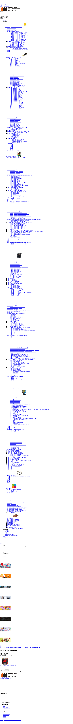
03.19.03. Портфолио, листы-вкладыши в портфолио (20, 234)
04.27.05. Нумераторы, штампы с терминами (18, 382)
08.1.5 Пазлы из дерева (14, 497)
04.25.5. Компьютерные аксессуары (16, 364)
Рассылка (4, 717)
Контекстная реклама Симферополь (14, 720)
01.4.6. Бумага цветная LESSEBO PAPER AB (18, 39)
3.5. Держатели (12, 456)
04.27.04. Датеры (13, 380)
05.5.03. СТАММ (13, 432)
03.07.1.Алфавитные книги (15, 188)
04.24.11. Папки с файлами (15, 353)
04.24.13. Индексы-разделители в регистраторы (19, 355)
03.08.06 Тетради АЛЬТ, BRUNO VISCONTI (18, 191)
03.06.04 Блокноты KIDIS (15, 180)
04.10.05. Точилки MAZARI (15, 295)
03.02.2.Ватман (12, 164)
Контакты (7, 530)
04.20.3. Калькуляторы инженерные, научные (18, 325)
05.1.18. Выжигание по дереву (15, 417)
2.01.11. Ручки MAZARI (14, 80)
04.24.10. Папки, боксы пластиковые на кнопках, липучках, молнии (23, 352)
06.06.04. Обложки (13, 490)
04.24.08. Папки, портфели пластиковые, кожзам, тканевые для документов (24, 350)
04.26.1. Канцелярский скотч (15, 368)
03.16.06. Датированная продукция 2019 (17, 228)
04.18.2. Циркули (13, 315)
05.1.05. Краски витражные (15, 401)
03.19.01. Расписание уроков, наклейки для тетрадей (20, 232)
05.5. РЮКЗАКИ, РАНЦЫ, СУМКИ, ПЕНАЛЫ (31, 647)
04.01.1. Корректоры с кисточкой (16, 259)
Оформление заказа (4, 5)
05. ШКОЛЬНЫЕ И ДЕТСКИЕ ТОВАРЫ (12, 647)
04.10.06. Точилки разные (15, 297)
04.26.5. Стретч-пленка (14, 372)
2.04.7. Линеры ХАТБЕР (14, 124)
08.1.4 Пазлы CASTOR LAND (15, 496)
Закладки (4, 716)
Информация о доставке (9, 534)
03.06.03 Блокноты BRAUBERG (16, 178)
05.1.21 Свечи (12, 421)
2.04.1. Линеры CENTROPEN (15, 119)
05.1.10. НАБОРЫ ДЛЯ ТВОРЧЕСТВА (17, 407)
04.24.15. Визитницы (14, 357)
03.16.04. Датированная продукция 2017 (17, 226)
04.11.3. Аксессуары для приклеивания (17, 305)
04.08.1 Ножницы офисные (15, 285)
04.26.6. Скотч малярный (14, 373)
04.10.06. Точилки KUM (14, 296)
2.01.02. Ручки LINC (14, 60)
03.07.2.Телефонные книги (15, 189)
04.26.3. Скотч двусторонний (15, 370)
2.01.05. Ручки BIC (13, 68)
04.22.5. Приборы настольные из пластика (18, 332)
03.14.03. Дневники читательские (16, 217)
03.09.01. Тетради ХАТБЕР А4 (15, 198)
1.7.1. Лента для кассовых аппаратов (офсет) (18, 48)
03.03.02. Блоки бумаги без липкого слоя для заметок (20, 169)
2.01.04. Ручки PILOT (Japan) (15, 65)
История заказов (6, 715)
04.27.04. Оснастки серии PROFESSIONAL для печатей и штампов (23, 381)
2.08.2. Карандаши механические (16, 140)
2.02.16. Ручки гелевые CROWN (16, 109)
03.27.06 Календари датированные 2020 (17, 247)
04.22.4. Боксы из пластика (15, 331)
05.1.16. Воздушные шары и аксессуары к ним (19, 415)
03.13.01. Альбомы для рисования (16, 206)
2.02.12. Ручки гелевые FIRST (15, 106)
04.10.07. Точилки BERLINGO (16, 298)
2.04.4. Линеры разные (14, 121)
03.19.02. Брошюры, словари (15, 233)
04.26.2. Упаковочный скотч (15, 369)
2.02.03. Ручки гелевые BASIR (16, 90)
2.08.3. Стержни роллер (14, 137)
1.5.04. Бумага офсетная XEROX (16, 45)
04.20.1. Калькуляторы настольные (16, 323)
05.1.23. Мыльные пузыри (15, 423)
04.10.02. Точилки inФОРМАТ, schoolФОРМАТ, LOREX (21, 292)
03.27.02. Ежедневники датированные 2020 (18, 244)
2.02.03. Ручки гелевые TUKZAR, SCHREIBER (19, 91)
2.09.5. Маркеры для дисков (15, 148)
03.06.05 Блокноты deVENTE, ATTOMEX (18, 182)
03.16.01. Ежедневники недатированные (17, 223)
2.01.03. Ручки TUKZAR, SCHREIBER (17, 63)
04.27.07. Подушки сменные (15, 384)
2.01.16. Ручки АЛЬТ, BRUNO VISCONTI (18, 85)
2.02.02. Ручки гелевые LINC (15, 89)
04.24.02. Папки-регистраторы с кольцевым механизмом (21, 342)
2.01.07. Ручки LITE (13, 72)
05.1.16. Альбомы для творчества (16, 414)
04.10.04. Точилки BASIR (15, 294)
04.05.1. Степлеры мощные (15, 281)
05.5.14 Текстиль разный (14, 446)
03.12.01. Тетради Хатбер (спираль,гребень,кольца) (19, 202)
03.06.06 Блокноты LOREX (15, 183)
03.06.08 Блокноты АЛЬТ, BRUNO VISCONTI (19, 185)
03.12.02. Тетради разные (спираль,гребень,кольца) (19, 203)
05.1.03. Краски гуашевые (15, 399)
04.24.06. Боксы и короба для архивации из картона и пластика (22, 347)
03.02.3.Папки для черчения (15, 165)
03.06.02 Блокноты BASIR (15, 177)
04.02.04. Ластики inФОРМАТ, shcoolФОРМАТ (19, 267)
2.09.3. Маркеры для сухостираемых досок (18, 146)
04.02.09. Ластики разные (15, 272)
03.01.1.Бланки (12, 158)
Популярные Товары (7, 708)
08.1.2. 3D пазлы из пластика (15, 494)
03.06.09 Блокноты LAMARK (15, 186)
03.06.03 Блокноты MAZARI (15, 179)
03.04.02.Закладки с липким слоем (16, 172)
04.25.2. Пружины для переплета (16, 361)
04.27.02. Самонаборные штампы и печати (18, 378)
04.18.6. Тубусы (13, 319)
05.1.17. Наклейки (13, 416)
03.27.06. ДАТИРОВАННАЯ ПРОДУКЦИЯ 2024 (19, 248)
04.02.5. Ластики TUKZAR (15, 275)
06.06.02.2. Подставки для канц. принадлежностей (19, 455)
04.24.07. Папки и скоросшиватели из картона (19, 348)
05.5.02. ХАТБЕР (13, 431)
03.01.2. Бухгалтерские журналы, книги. (17, 159)
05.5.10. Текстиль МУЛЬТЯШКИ (16, 443)
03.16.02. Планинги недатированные (17, 224)
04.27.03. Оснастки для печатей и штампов (18, 379)
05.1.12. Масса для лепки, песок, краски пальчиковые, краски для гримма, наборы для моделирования (29, 409)
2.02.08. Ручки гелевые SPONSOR (16, 102)
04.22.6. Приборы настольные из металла (18, 333)
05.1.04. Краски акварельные (15, 400)
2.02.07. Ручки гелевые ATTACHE (16, 98)
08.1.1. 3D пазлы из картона (15, 493)
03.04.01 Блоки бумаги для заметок (16, 171)
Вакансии (7, 531)
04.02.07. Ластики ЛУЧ (14, 270)
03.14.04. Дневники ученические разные (17, 218)
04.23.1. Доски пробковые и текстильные (18, 336)
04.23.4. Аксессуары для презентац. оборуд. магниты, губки (21, 339)
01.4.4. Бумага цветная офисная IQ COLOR (18, 37)
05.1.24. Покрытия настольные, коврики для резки (19, 424)
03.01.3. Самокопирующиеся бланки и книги (18, 160)
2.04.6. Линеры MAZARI (14, 123)
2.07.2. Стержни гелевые (14, 135)
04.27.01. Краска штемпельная (15, 377)
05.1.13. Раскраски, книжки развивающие (18, 411)
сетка (7, 653)
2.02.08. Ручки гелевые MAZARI (16, 101)
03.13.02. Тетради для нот (15, 207)
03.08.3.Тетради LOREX (14, 194)
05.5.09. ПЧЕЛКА (13, 441)
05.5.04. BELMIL (13, 433)
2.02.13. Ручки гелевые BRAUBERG (17, 107)
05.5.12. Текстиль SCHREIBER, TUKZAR (18, 445)
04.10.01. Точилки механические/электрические (19, 289)
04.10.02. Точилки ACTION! (15, 290)
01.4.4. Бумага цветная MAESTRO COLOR (18, 36)
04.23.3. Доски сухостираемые (15, 338)
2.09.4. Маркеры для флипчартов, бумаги (18, 147)
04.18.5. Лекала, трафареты (15, 318)
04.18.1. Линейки (13, 314)
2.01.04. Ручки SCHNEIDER (15, 66)
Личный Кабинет (6, 714)
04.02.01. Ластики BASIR (15, 264)
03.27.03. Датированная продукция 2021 (17, 245)
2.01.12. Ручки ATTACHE (15, 81)
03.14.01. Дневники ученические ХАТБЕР (18, 215)
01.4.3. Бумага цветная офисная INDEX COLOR (19, 35)
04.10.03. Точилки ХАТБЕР (15, 293)
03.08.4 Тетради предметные (15, 195)
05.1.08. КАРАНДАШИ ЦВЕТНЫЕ (16, 405)
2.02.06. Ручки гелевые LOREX (16, 97)
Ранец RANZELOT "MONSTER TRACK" (8, 665)
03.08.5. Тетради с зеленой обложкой (17, 196)
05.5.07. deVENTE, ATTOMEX (16, 437)
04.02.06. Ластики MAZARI (15, 269)
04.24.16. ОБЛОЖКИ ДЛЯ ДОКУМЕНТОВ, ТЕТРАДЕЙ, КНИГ (22, 358)
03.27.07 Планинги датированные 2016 (17, 249)
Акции (4, 536)
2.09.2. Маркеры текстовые (15, 145)
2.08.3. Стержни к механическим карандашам (18, 141)
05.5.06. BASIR (13, 436)
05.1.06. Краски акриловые (15, 403)
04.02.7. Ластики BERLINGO (15, 276)
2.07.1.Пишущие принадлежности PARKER (18, 132)
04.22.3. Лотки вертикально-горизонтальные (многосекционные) (22, 330)
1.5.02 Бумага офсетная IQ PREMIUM (17, 43)
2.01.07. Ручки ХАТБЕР (14, 75)
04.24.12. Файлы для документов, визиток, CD (19, 354)
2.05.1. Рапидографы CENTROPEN (16, 128)
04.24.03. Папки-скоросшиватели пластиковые (19, 343)
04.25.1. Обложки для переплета (16, 360)
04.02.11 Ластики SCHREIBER (16, 274)
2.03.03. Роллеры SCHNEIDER (16, 114)
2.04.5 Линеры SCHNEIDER (15, 122)
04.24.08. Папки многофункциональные (17, 349)
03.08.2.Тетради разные (14, 193)
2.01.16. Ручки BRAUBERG (15, 84)
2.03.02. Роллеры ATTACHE (15, 112)
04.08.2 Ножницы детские (15, 286)
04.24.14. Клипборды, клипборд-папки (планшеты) (19, 356)
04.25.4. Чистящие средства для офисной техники (19, 363)
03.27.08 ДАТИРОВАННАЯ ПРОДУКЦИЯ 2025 (19, 250)
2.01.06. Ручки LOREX (14, 70)
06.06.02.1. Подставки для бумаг (16, 454)
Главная (2, 1)
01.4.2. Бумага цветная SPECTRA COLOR (18, 33)
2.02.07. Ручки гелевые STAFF (16, 100)
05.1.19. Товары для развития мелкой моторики (19, 419)
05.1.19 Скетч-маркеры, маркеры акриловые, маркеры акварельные (23, 418)
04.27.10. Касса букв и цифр (15, 386)
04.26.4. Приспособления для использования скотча (20, 371)
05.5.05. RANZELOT (14, 435)
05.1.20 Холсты (13, 420)
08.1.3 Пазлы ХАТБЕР (14, 495)
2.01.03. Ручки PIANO (14, 62)
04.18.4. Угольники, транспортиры (16, 317)
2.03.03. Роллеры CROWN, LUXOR (17, 113)
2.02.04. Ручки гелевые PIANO (16, 92)
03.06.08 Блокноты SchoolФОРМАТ (17, 184)
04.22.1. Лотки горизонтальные (16, 328)
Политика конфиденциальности (11, 535)
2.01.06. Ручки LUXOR (14, 71)
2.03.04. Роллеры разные (14, 117)
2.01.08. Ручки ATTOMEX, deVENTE (17, 76)
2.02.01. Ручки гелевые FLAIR (15, 88)
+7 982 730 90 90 (3, 677)
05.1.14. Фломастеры (14, 412)
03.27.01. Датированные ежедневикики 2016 (18, 243)
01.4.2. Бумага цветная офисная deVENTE (18, 34)
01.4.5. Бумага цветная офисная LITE (17, 38)
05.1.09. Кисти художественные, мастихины (18, 406)
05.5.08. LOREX (13, 440)
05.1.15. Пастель (13, 413)
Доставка (4, 539)
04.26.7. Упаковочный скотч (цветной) (17, 374)
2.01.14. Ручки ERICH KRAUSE (16, 83)
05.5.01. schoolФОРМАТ (14, 430)
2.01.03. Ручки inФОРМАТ (15, 61)
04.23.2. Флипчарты (13, 337)
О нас (6, 533)
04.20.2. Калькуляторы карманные (16, 324)
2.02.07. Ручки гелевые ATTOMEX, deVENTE (19, 99)
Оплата (6, 532)
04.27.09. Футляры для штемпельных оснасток (19, 385)
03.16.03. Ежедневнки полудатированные (18, 225)
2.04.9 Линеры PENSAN (14, 126)
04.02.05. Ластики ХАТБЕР (15, 268)
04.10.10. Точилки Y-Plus (14, 300)
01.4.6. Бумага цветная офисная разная (17, 40)
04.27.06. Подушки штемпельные (16, 383)
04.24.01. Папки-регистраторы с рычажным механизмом (21, 341)
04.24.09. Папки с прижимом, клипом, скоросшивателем (21, 351)
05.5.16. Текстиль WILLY (14, 447)
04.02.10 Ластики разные (14, 273)
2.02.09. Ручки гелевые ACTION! (16, 103)
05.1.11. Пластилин (13, 408)
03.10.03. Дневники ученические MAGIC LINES (19, 214)
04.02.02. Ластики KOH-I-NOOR (16, 265)
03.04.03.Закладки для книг (15, 173)
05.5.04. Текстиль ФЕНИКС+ (15, 434)
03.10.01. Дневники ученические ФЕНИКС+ (18, 213)
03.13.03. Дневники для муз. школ (16, 208)
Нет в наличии (5, 553)
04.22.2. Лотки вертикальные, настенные (18, 329)
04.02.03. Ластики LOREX (15, 266)
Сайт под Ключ (3, 720)
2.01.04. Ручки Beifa (13, 64)
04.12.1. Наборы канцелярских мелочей (17, 307)
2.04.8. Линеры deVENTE (15, 125)
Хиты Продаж (5, 707)
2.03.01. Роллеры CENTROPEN (16, 111)
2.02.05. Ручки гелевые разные (16, 95)
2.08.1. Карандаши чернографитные (17, 139)
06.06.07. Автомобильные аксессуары (17, 491)
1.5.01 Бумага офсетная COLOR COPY (17, 42)
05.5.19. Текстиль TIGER (14, 448)
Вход (1, 6)
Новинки (4, 537)
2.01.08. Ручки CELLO (14, 77)
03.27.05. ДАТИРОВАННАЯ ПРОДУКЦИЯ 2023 (19, 246)
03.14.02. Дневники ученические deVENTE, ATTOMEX (20, 216)
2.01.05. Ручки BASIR (14, 67)
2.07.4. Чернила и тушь (14, 136)
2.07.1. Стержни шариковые (15, 134)
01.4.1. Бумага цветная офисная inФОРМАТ (18, 32)
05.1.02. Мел (12, 398)
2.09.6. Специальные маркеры (15, 149)
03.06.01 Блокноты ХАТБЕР (15, 176)
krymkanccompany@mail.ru (5, 678)
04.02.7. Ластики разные (14, 277)
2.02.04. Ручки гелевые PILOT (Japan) (17, 93)
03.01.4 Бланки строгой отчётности (16, 161)
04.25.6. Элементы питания (15, 365)
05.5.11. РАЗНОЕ (13, 444)
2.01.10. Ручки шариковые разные (16, 79)
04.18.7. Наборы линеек (14, 320)
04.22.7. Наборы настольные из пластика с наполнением (21, 334)
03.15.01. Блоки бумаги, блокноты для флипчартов (19, 220)
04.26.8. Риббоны (13, 375)
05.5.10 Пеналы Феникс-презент (16, 442)
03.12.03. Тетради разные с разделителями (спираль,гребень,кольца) (23, 204)
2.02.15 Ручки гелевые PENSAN (16, 108)
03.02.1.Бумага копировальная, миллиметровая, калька (20, 163)
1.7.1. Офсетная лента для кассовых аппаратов (19, 49)
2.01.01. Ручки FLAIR (14, 59)
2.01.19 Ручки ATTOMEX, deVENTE (17, 86)
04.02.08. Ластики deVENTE (15, 271)
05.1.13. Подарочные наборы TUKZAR (17, 410)
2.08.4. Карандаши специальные (16, 142)
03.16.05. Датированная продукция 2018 (17, 227)
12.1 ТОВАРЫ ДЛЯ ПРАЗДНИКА (16, 528)
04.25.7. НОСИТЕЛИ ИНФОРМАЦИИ (17, 366)
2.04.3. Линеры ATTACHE (15, 120)
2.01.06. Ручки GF (13, 69)
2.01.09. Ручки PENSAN (14, 78)
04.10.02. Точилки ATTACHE (15, 291)
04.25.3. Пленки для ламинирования (17, 362)
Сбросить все (3, 543)
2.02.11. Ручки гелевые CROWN (16, 105)
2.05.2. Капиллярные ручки (15, 129)
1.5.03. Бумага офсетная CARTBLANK (17, 44)
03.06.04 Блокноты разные (15, 181)
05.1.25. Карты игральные (15, 425)
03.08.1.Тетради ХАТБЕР (14, 192)
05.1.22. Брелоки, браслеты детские (16, 422)
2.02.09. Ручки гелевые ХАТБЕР (16, 104)
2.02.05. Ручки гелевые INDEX (16, 94)
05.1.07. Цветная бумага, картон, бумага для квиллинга (20, 404)
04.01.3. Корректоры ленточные (16, 262)
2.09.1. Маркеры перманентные (16, 144)
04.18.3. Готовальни (13, 316)
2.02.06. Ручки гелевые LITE (15, 96)
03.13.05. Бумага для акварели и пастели (17, 211)
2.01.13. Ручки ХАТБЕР (14, 82)
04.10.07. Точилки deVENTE (15, 299)
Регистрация (6, 6)
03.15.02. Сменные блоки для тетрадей (17, 221)
